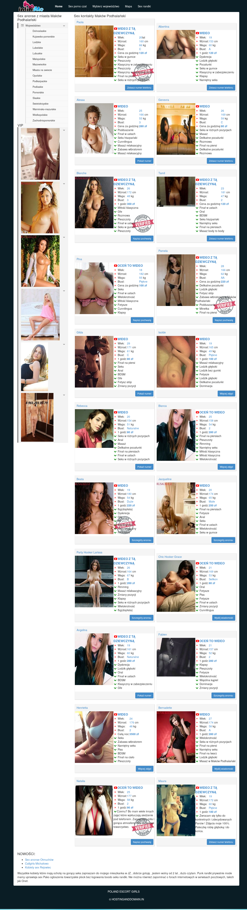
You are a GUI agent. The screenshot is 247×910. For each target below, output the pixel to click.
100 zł (143, 285)
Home (59, 6)
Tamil (161, 173)
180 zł (213, 812)
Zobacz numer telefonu (139, 87)
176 (131, 722)
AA (222, 277)
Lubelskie (38, 47)
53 (210, 575)
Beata (80, 479)
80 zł (224, 126)
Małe (212, 501)
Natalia (81, 781)
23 (222, 188)
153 (211, 41)
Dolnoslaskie (39, 31)
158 (211, 420)
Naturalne (133, 428)
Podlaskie (38, 87)
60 (210, 45)
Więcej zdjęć (226, 393)
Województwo (33, 25)
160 (141, 41)
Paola (80, 22)
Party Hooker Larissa (89, 552)
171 (129, 347)
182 (141, 274)
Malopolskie (39, 59)
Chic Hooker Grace (170, 557)
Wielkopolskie (40, 115)
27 (210, 718)
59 (222, 118)
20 (140, 37)
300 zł (131, 204)
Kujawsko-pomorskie (44, 36)
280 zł (143, 126)
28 (222, 266)
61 (128, 351)
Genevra (163, 100)
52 (210, 653)
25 (140, 110)
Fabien (162, 634)
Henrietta (82, 708)
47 (222, 196)
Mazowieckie (39, 64)
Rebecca (82, 406)
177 (129, 796)
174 (211, 494)
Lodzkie (37, 42)
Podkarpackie (40, 81)
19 (210, 37)
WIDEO (204, 33)
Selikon (213, 579)
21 (210, 567)
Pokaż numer (144, 160)
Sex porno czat (77, 6)
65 (210, 497)
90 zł (130, 807)
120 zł (143, 53)
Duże (130, 501)
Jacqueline (165, 479)
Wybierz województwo (105, 6)
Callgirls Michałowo (37, 863)
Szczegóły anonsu (141, 540)
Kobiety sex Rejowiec (38, 867)
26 (222, 110)
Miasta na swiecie (42, 70)
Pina (79, 259)
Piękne (143, 281)
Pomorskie (38, 92)
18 (140, 270)
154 (129, 420)
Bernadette (165, 708)
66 (140, 45)
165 (211, 347)
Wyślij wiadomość (223, 617)
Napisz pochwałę (142, 238)
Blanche (81, 173)
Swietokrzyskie (40, 103)
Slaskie (36, 98)
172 (129, 192)
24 (131, 718)
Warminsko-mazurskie (44, 109)
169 (223, 114)
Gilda (80, 332)
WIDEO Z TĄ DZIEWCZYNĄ (124, 30)
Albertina (163, 26)
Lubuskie (37, 53)
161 (129, 649)
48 (128, 196)
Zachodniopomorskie (44, 120)
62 (222, 274)
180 (129, 494)
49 (210, 351)
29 (128, 343)
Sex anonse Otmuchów (39, 859)
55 (140, 118)
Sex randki (144, 6)
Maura (162, 781)
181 (223, 192)
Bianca (162, 406)
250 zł (213, 505)
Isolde (162, 332)
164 (129, 571)
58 (210, 726)
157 (211, 649)
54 (210, 424)
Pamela (163, 251)
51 (128, 424)
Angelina (82, 630)
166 (141, 114)
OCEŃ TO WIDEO (130, 265)
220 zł (225, 281)
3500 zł (134, 734)
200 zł (131, 583)
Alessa (81, 100)
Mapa (128, 6)
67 (128, 575)
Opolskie (37, 75)
